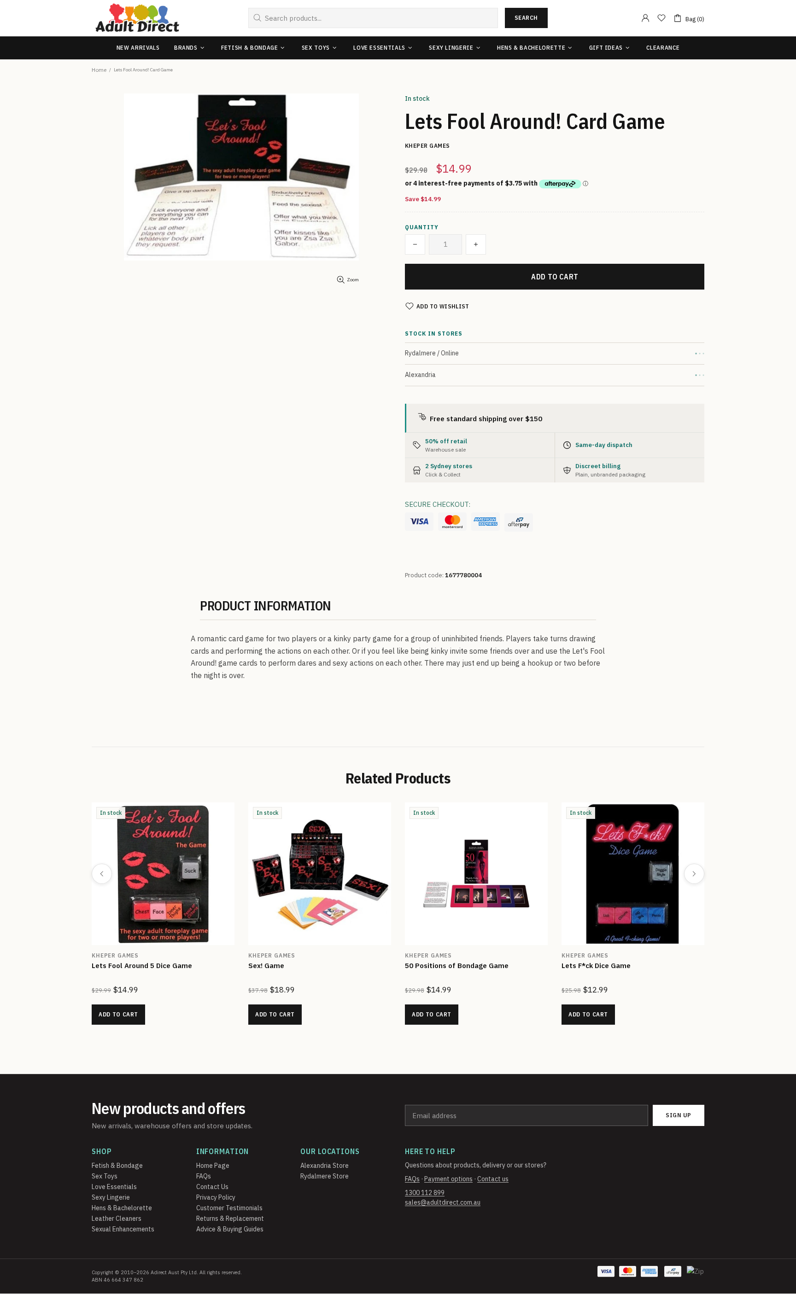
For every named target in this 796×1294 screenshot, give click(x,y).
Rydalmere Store (324, 1176)
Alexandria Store (324, 1165)
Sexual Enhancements (123, 1229)
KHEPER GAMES (115, 955)
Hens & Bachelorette (122, 1208)
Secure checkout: (437, 504)
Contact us (493, 1179)
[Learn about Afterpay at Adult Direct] (518, 522)
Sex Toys (104, 1176)
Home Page (212, 1165)
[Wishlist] (661, 18)
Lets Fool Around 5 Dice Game (142, 965)
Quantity (422, 227)
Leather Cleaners (116, 1218)
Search (526, 18)
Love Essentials (114, 1187)
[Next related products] (694, 874)
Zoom (353, 280)
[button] (415, 244)
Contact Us (212, 1187)
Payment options (448, 1179)
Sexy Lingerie (111, 1197)
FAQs (203, 1176)
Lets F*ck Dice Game (596, 965)
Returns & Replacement (230, 1218)
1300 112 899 (425, 1193)
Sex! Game (266, 965)
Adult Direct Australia (137, 18)
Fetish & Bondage (117, 1165)
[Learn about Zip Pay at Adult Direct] (696, 1276)
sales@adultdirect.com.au (442, 1202)
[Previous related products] (102, 874)
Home (99, 69)
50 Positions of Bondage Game (457, 965)
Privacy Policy (215, 1197)
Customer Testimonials (229, 1208)
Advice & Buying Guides (229, 1229)
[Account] (645, 18)
